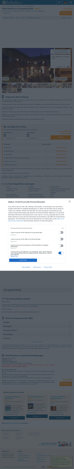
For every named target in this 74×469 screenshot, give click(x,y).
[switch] (60, 232)
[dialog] (37, 234)
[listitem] (37, 228)
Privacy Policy (48, 267)
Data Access (37, 267)
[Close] (70, 202)
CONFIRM (23, 260)
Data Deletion (26, 267)
